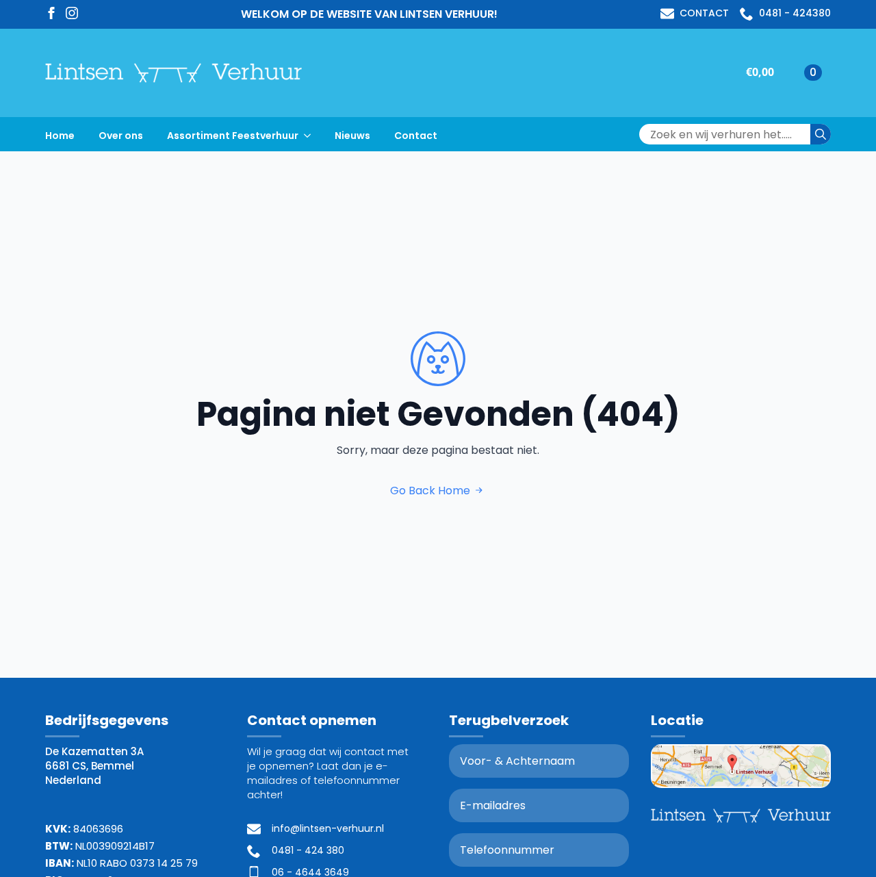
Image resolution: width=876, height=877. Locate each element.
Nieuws (352, 135)
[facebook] (51, 13)
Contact (415, 135)
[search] (820, 134)
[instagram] (72, 13)
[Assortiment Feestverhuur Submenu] (311, 134)
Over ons (121, 135)
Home (60, 135)
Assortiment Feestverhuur (232, 135)
